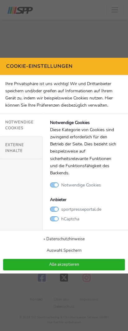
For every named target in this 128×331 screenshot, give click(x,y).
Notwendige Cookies (19, 125)
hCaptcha (70, 219)
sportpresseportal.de (81, 209)
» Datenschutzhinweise (64, 238)
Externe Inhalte (14, 147)
